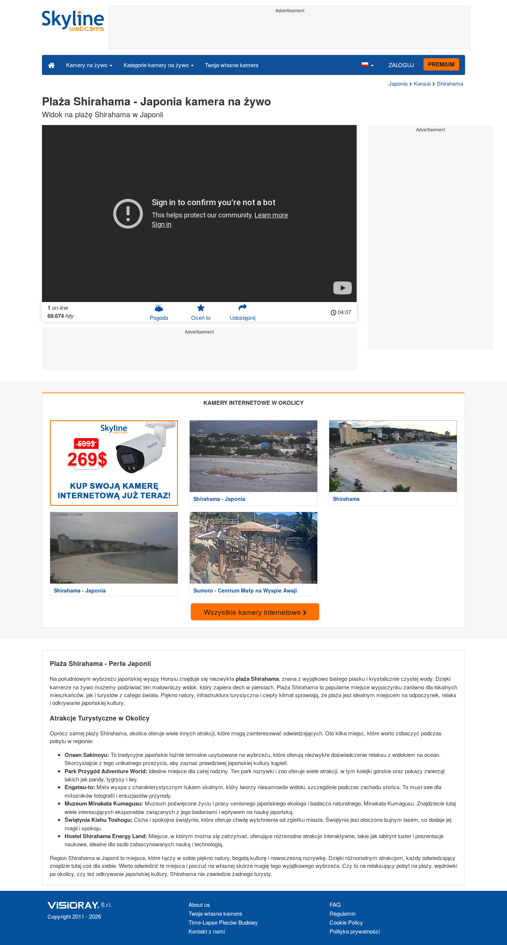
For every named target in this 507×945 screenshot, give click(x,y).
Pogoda (159, 317)
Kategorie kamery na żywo (157, 65)
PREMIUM (441, 64)
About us (199, 904)
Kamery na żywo (87, 65)
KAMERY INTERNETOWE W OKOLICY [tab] (253, 402)
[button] (367, 64)
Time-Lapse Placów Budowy (223, 922)
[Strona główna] (51, 64)
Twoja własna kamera (231, 65)
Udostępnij (242, 317)
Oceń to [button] (200, 317)
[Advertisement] (289, 32)
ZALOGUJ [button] (401, 65)
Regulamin (343, 913)
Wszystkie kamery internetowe (253, 612)
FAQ (335, 904)
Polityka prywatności (355, 931)
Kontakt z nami (207, 931)
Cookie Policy (346, 922)
